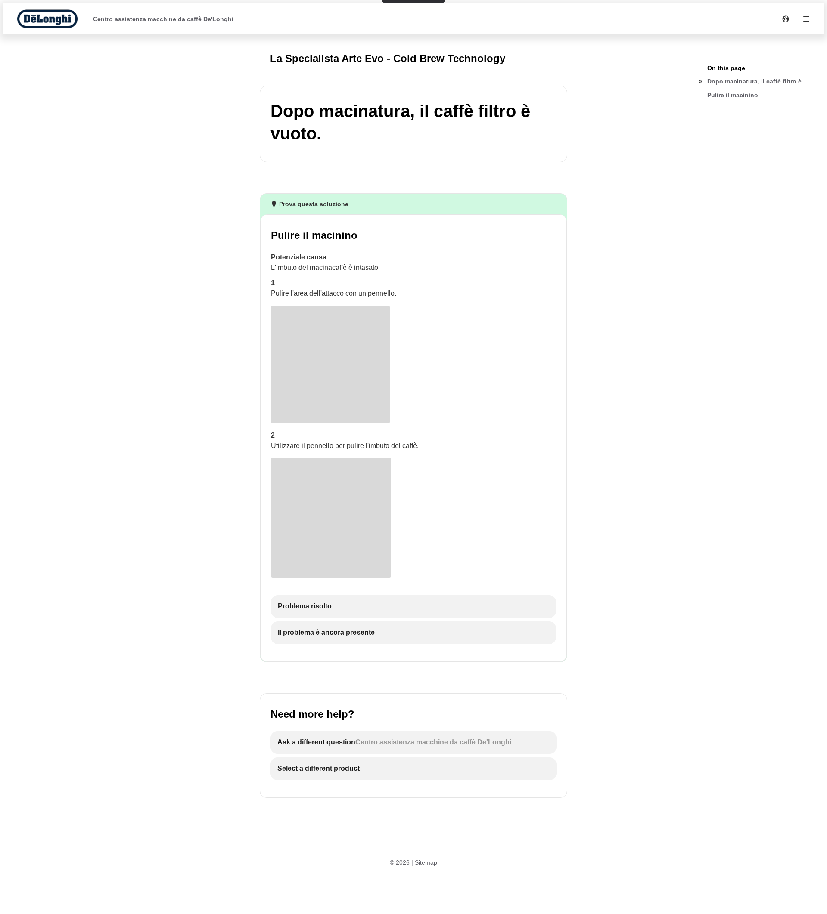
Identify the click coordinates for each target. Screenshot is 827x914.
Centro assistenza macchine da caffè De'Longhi (163, 18)
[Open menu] (806, 19)
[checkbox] (413, 606)
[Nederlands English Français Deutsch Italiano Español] (785, 19)
